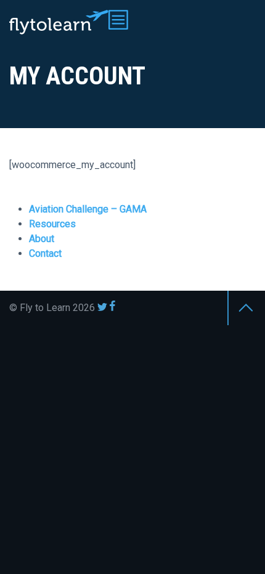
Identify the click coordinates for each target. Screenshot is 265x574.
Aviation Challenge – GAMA (88, 209)
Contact (45, 253)
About (41, 239)
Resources (52, 224)
